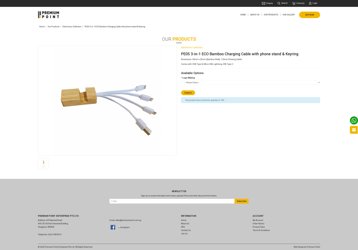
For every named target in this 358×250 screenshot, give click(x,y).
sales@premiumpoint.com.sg (128, 220)
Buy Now (309, 15)
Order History (258, 223)
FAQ (183, 227)
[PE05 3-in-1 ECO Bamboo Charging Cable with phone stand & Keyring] (107, 100)
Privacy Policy (259, 227)
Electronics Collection (72, 26)
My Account (258, 220)
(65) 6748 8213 (55, 234)
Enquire (188, 93)
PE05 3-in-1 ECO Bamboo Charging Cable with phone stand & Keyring (115, 26)
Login (315, 3)
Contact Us (186, 230)
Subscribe (241, 201)
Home (42, 26)
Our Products (53, 26)
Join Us (184, 234)
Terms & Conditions (261, 230)
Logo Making (188, 78)
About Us (185, 223)
